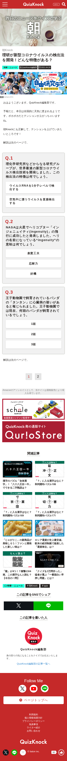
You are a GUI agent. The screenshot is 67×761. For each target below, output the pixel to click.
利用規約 (33, 714)
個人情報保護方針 (33, 717)
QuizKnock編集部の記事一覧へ (33, 663)
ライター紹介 (33, 727)
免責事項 (33, 724)
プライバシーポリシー (33, 721)
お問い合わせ (33, 731)
